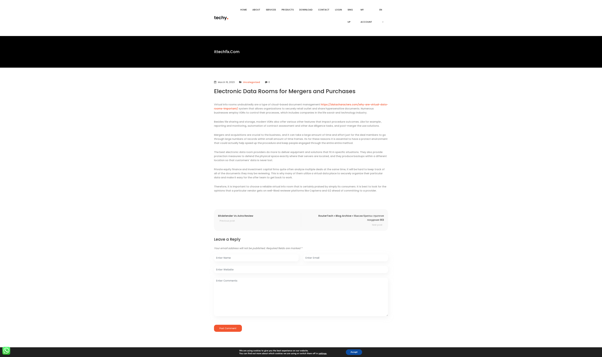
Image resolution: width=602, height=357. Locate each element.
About (256, 9)
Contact (323, 9)
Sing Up (350, 15)
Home (243, 9)
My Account (366, 15)
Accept (354, 352)
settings (323, 353)
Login (338, 9)
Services (271, 9)
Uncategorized (251, 82)
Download (305, 9)
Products (288, 9)
